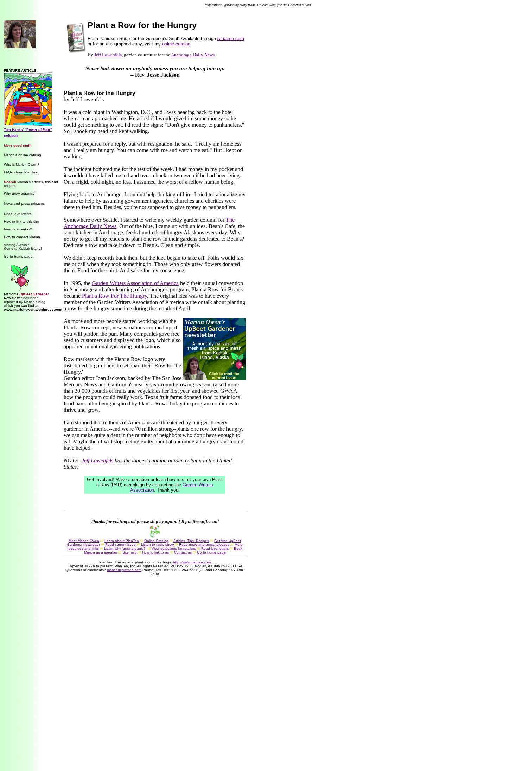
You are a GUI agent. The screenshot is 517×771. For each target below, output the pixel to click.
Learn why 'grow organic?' (125, 548)
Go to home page (18, 256)
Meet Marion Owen (84, 541)
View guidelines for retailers (174, 548)
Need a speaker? (18, 229)
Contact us (183, 552)
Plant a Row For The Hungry (114, 296)
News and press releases (24, 204)
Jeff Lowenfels (108, 54)
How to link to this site (21, 221)
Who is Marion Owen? (21, 164)
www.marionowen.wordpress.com (33, 309)
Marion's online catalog (22, 155)
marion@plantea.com (124, 570)
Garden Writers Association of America (135, 283)
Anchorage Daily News (193, 54)
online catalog (176, 43)
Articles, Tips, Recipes (191, 541)
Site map (129, 552)
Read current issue (120, 544)
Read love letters (17, 214)
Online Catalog (156, 541)
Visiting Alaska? (16, 245)
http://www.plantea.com (191, 562)
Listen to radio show (157, 544)
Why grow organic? (19, 193)
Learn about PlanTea (121, 541)
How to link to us (155, 552)
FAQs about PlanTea (21, 172)
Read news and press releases (204, 544)
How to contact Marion (22, 237)
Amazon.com (230, 38)
